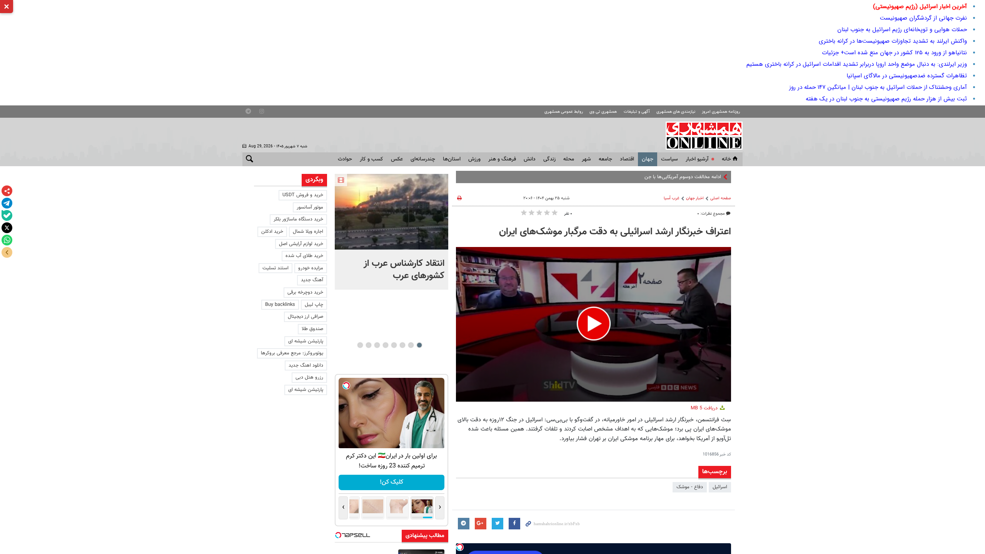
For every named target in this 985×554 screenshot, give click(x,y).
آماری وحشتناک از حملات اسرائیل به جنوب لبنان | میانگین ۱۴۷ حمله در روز (878, 87)
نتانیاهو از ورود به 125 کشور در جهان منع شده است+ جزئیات (894, 52)
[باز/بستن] (7, 252)
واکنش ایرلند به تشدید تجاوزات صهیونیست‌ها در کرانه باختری (893, 41)
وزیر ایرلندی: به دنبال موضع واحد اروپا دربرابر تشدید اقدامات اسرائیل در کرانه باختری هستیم (856, 64)
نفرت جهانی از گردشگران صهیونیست (923, 18)
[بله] (7, 215)
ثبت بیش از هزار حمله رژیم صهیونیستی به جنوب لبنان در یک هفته (886, 98)
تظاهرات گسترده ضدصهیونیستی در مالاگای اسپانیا (906, 75)
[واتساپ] (7, 240)
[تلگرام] (7, 203)
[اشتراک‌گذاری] (7, 191)
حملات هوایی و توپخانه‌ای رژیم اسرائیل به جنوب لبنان (902, 29)
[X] (7, 228)
